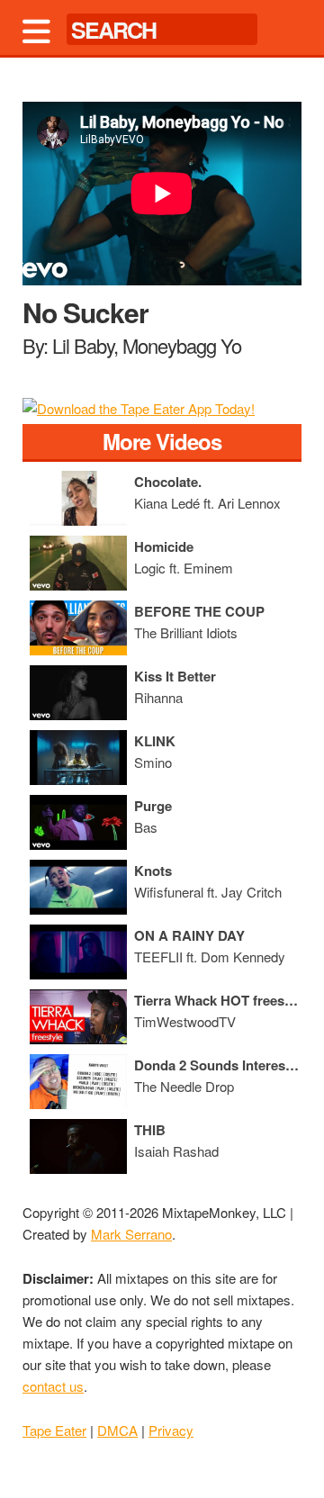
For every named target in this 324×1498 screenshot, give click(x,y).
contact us (53, 1385)
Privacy (171, 1430)
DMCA (117, 1430)
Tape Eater (54, 1430)
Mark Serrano (131, 1233)
